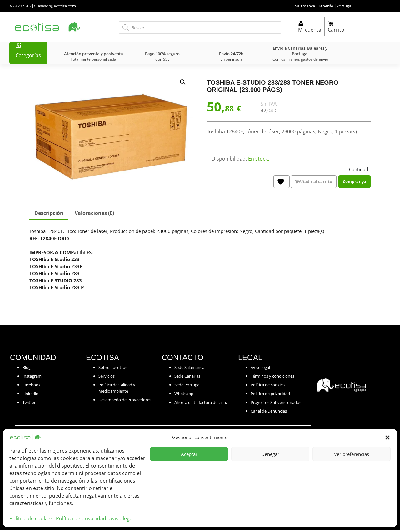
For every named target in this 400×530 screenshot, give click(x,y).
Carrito (336, 29)
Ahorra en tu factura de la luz (201, 402)
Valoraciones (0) (94, 213)
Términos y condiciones (272, 376)
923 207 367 (21, 6)
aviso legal (121, 518)
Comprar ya (354, 181)
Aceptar (189, 454)
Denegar (270, 454)
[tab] (48, 213)
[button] (387, 437)
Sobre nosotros (112, 367)
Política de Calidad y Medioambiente (116, 388)
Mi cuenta (309, 29)
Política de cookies (31, 518)
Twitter (29, 402)
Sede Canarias (187, 376)
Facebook (31, 385)
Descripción (48, 213)
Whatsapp (183, 393)
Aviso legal (260, 367)
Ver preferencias (351, 454)
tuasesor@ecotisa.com (55, 6)
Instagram (32, 376)
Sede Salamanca (189, 367)
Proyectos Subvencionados (276, 402)
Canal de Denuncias (269, 411)
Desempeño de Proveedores (124, 400)
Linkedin (30, 393)
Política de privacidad (81, 518)
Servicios (106, 376)
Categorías (28, 55)
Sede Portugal (187, 385)
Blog (26, 367)
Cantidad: (359, 169)
